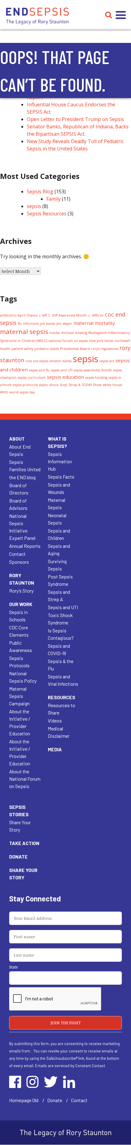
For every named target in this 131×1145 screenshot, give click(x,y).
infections (31, 323)
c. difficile (96, 315)
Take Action (24, 843)
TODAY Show (91, 385)
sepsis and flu (39, 370)
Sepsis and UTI (63, 607)
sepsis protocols (25, 385)
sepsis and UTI (62, 370)
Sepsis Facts (61, 477)
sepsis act (107, 361)
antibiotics (8, 315)
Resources (61, 697)
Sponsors (19, 562)
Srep (63, 385)
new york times (101, 341)
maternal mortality (94, 323)
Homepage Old (23, 1100)
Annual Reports (25, 546)
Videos (55, 720)
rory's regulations (104, 349)
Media (55, 749)
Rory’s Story (21, 590)
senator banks (60, 361)
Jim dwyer (64, 323)
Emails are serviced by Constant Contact (70, 1065)
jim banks (47, 323)
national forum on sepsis (68, 341)
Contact (17, 554)
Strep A (74, 385)
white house (112, 385)
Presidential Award (75, 349)
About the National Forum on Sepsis (25, 778)
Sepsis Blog (40, 191)
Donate (18, 856)
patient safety (22, 349)
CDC (109, 315)
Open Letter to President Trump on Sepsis (75, 119)
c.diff (43, 315)
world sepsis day (22, 392)
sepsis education (65, 377)
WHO (4, 392)
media (54, 333)
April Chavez (28, 315)
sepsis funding (96, 377)
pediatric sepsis (46, 349)
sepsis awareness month (93, 370)
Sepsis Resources (46, 213)
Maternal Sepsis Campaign (19, 696)
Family (53, 198)
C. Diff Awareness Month (67, 315)
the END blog (22, 477)
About (17, 439)
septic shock (48, 385)
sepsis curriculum (32, 377)
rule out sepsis (36, 361)
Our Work (20, 604)
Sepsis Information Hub (60, 461)
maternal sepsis (24, 331)
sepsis (34, 206)
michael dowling (74, 333)
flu (20, 323)
